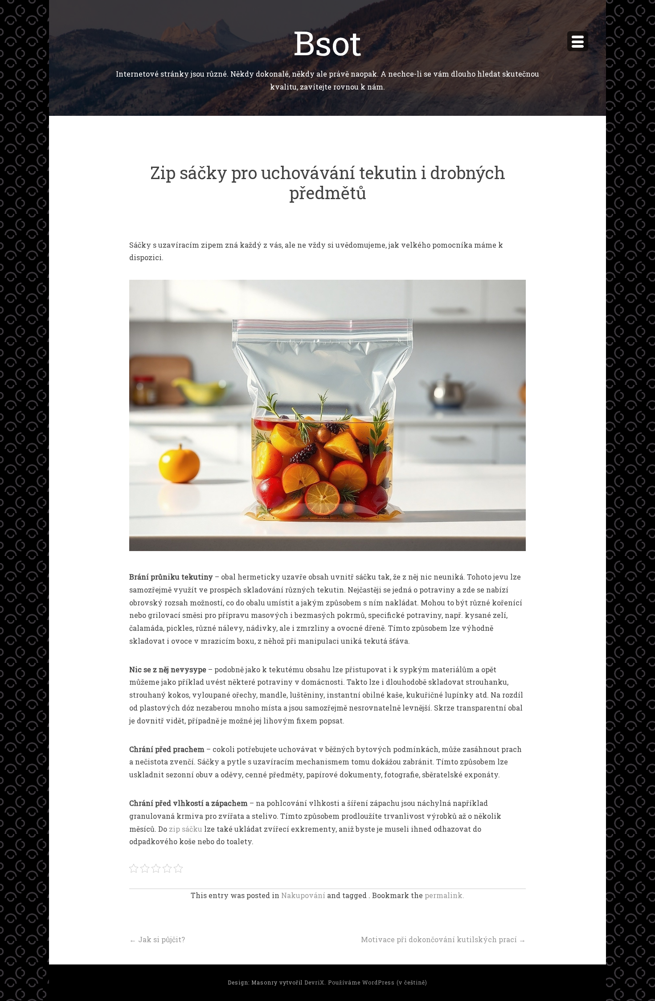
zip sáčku (185, 828)
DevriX (314, 982)
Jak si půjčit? (157, 939)
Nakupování (303, 895)
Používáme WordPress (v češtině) (377, 982)
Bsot (327, 42)
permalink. (444, 895)
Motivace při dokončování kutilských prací (443, 939)
